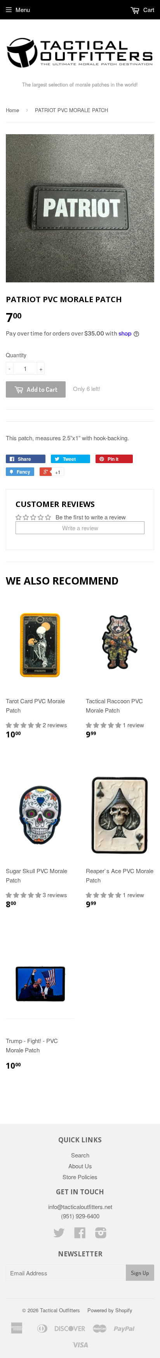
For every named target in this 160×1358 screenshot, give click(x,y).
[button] (24, 725)
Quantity (16, 355)
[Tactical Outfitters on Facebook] (80, 1235)
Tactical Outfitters (60, 1310)
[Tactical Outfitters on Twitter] (59, 1235)
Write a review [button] (80, 528)
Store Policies (80, 1177)
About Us (80, 1166)
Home (12, 110)
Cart (148, 9)
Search (80, 1155)
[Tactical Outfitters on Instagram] (101, 1235)
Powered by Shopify (109, 1310)
